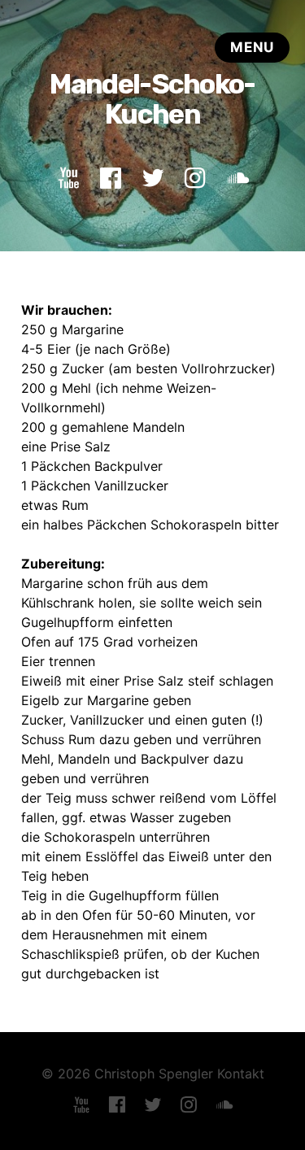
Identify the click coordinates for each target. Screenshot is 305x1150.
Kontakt (240, 1073)
